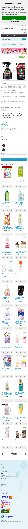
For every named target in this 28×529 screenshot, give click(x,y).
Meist (2, 464)
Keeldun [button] (14, 19)
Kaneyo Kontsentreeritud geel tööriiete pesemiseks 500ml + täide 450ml (20, 442)
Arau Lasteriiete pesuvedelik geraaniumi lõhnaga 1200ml (19, 204)
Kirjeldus (4, 83)
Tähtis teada (3, 466)
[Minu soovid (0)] (22, 25)
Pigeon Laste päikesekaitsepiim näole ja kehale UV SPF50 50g (20, 275)
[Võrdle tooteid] (24, 25)
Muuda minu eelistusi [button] (14, 21)
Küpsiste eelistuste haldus (6, 527)
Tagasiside (3, 475)
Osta (14, 159)
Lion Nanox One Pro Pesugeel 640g (19, 393)
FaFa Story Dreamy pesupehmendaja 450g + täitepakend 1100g (20, 371)
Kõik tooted (3, 484)
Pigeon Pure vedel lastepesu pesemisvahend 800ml (7, 417)
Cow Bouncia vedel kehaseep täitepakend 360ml (20, 323)
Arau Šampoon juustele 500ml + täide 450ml (19, 346)
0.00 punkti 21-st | (14, 35)
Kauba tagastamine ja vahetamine (8, 476)
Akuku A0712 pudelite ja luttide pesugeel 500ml (7, 393)
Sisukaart (3, 487)
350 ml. (7, 149)
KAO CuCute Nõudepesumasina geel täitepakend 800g (7, 370)
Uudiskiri (3, 494)
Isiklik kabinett (4, 490)
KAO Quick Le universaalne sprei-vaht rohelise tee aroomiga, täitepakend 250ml (20, 181)
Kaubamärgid (4, 482)
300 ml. (7, 145)
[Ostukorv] (25, 25)
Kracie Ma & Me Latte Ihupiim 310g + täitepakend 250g (20, 251)
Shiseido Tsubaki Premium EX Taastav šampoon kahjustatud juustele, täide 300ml (20, 300)
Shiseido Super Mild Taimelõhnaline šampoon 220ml (19, 228)
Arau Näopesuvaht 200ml (7, 298)
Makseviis (3, 468)
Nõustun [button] (14, 17)
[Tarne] (17, 25)
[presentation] (2, 454)
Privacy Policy (4, 470)
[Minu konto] (20, 25)
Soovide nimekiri (4, 493)
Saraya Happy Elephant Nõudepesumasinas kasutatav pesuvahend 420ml (7, 205)
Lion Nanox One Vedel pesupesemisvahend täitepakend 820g (8, 346)
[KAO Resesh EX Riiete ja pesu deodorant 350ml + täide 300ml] (14, 68)
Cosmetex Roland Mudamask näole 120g (20, 417)
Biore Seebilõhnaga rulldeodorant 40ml (6, 441)
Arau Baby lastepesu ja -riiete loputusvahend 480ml (7, 251)
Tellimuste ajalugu (4, 492)
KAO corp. (6, 120)
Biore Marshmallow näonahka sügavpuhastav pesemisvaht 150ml (6, 324)
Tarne (2, 467)
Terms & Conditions (5, 471)
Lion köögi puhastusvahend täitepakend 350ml (7, 227)
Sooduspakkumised (5, 485)
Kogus (2, 153)
